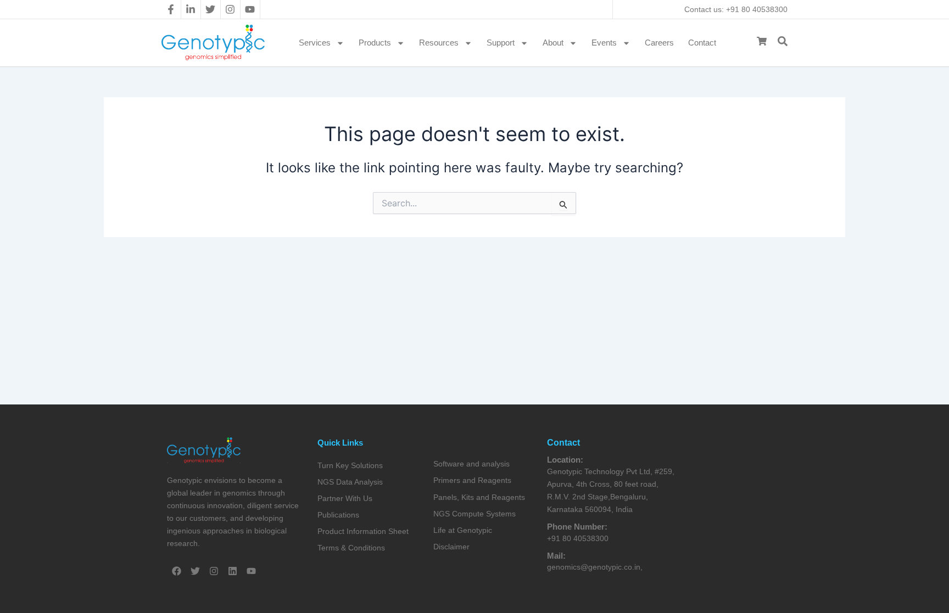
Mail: (556, 555)
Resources (439, 42)
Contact (702, 42)
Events (604, 42)
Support (501, 42)
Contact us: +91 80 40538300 (736, 9)
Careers (659, 42)
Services (315, 42)
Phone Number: (577, 526)
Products (375, 42)
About (553, 42)
